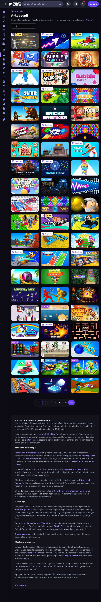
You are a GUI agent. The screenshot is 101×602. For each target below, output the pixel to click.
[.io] (4, 68)
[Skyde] (4, 95)
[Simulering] (4, 90)
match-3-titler (47, 434)
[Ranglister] (4, 43)
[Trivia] (4, 113)
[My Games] (75, 4)
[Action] (4, 50)
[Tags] (4, 119)
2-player (29, 439)
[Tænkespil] (4, 108)
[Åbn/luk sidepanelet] (4, 4)
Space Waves (22, 534)
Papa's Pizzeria (72, 555)
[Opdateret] (4, 30)
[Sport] (4, 99)
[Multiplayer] (4, 39)
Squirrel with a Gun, (74, 469)
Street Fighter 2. (23, 509)
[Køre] (4, 77)
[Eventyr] (4, 63)
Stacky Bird (59, 526)
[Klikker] (4, 72)
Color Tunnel (41, 523)
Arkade (19, 11)
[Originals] (4, 34)
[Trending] (4, 25)
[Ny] (4, 21)
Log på (93, 4)
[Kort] (4, 81)
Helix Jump (78, 461)
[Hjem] (4, 12)
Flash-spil (32, 552)
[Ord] (4, 86)
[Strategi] (4, 104)
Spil (13, 11)
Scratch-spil (32, 458)
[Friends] (68, 4)
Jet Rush (27, 523)
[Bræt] (4, 59)
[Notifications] (83, 4)
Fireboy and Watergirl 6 (27, 452)
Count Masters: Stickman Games (70, 490)
